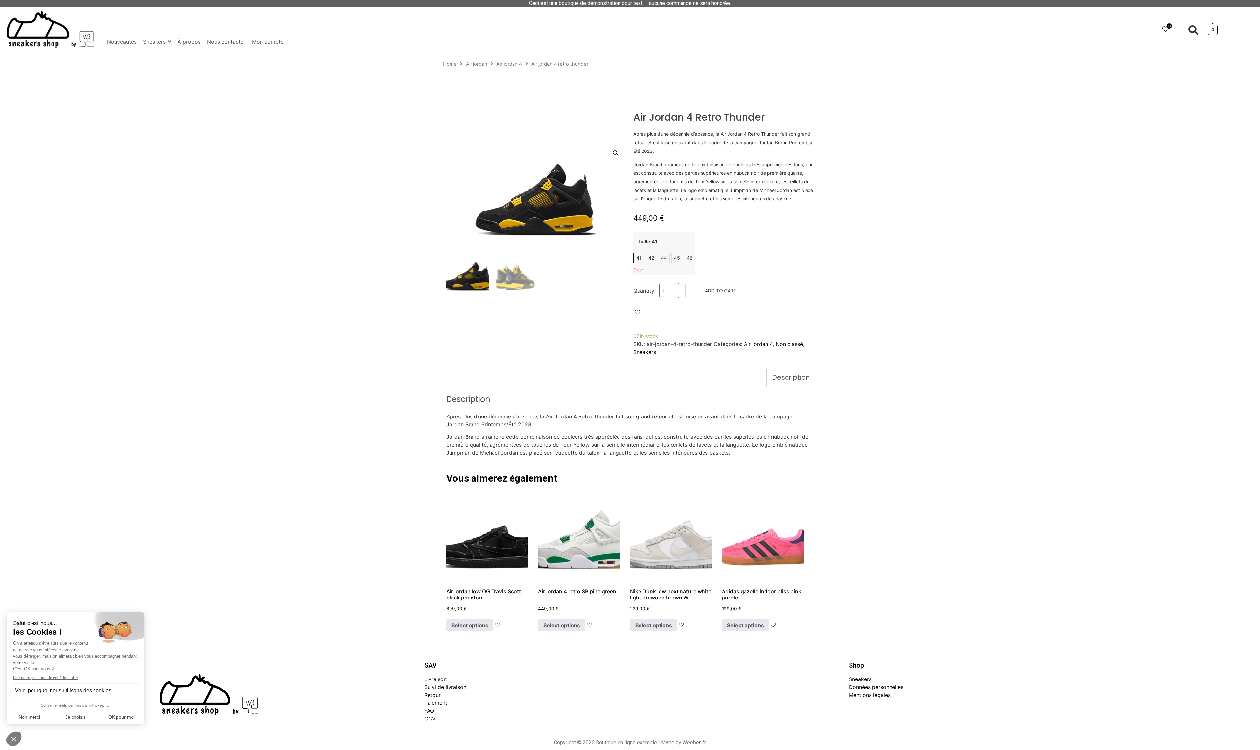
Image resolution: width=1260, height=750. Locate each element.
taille (648, 241)
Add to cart (720, 290)
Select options (470, 625)
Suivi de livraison (445, 687)
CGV (430, 718)
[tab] (790, 377)
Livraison (435, 679)
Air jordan (476, 64)
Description (791, 377)
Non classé (789, 344)
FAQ (429, 710)
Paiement (435, 702)
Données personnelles (876, 687)
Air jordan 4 (509, 64)
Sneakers (644, 352)
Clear (638, 269)
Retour (432, 695)
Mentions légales (870, 695)
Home (450, 64)
